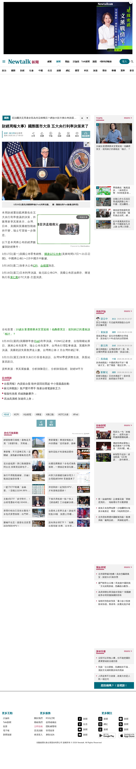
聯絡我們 (38, 722)
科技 (86, 70)
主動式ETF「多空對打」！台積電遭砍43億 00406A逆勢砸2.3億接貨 (17, 501)
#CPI (16, 414)
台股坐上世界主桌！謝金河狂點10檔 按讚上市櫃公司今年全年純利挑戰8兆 (62, 513)
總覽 (49, 61)
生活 (50, 70)
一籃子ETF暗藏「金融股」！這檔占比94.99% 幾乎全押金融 (17, 489)
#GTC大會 (63, 414)
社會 (31, 70)
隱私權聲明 (51, 726)
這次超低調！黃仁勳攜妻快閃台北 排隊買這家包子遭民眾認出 (17, 465)
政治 (4, 70)
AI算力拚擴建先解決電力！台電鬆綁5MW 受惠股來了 (62, 477)
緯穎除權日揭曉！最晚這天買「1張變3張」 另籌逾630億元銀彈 (17, 442)
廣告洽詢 (50, 735)
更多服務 (45, 713)
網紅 (68, 70)
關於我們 (38, 718)
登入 (124, 61)
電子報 (6, 730)
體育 (77, 70)
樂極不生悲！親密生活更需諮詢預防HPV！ (17, 524)
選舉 (123, 70)
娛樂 (59, 70)
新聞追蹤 (7, 735)
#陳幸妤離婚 (106, 61)
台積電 (44, 265)
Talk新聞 (85, 61)
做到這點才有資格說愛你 (61, 452)
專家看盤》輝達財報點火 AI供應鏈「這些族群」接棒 (62, 441)
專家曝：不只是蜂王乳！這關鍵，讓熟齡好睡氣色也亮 (17, 453)
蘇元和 (12, 133)
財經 (22, 70)
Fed (37, 341)
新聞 (58, 61)
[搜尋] (132, 61)
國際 (13, 70)
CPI (35, 265)
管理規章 (50, 730)
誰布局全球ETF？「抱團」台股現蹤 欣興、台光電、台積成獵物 (62, 524)
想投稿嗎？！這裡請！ (114, 685)
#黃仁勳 (50, 414)
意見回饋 (38, 730)
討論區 (76, 61)
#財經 (6, 414)
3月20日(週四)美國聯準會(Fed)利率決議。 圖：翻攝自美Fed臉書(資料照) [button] (46, 204)
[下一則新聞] (87, 118)
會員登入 (38, 735)
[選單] (3, 61)
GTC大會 (55, 253)
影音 (132, 70)
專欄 (114, 70)
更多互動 (7, 713)
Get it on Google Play (107, 735)
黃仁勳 (14, 277)
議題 (95, 61)
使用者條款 (51, 722)
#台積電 (27, 414)
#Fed (75, 414)
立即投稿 (38, 726)
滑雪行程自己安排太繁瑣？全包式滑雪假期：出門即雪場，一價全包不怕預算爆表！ (17, 513)
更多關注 (107, 713)
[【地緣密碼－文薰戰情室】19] (114, 28)
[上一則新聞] (82, 118)
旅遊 (95, 70)
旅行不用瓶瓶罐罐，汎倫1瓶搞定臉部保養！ (17, 477)
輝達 (47, 253)
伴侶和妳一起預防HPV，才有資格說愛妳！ (61, 489)
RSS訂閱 (50, 718)
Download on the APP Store (127, 735)
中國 (41, 70)
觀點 (67, 61)
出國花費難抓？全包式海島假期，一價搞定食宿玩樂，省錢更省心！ (62, 465)
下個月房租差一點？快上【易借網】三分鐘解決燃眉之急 (62, 501)
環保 (104, 70)
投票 (5, 726)
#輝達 (38, 414)
